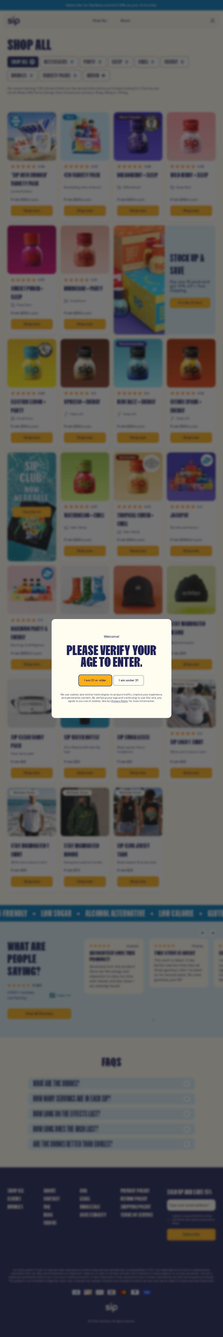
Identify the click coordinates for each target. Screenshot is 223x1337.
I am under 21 (128, 680)
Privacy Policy (119, 701)
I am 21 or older (95, 680)
